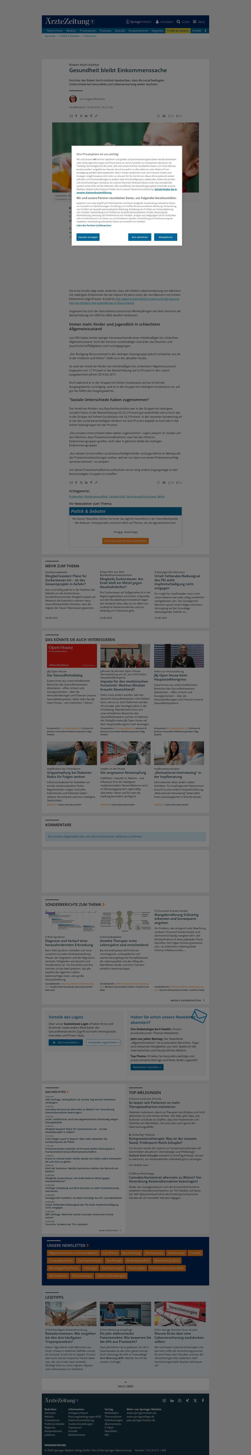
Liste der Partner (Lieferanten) (93, 225)
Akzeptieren (166, 237)
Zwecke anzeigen (88, 237)
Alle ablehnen (140, 237)
